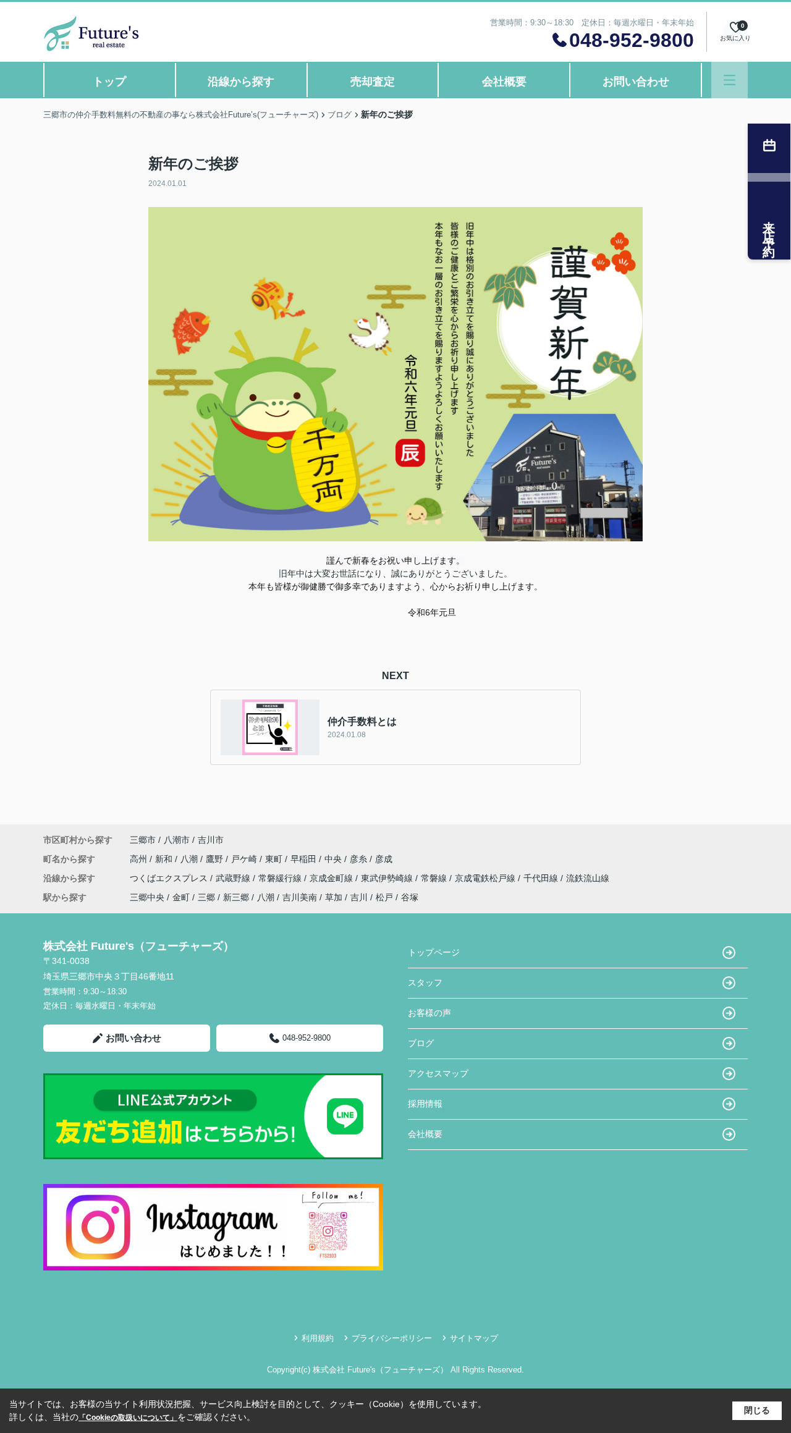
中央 (334, 859)
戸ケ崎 (245, 859)
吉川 (359, 897)
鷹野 (216, 859)
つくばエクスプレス (170, 878)
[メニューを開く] (729, 80)
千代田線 (541, 878)
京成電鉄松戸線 (486, 878)
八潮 (190, 859)
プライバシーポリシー (392, 1338)
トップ (109, 81)
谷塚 (409, 897)
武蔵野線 (234, 878)
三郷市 (143, 840)
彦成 (383, 859)
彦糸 (360, 859)
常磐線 (435, 878)
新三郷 (236, 897)
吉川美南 (299, 897)
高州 (140, 859)
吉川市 (211, 840)
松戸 (384, 897)
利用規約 (318, 1338)
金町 (181, 897)
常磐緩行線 (281, 878)
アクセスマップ (438, 1073)
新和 (165, 859)
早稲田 (304, 859)
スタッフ (425, 982)
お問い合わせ (636, 81)
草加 (333, 897)
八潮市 (177, 840)
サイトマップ (474, 1338)
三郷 (206, 897)
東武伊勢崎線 (388, 878)
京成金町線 (332, 878)
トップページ (434, 952)
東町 (275, 859)
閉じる (757, 1410)
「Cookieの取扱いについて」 (127, 1417)
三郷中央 (147, 897)
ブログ (421, 1043)
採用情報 (425, 1104)
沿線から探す (241, 81)
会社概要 (504, 81)
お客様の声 (429, 1013)
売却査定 (372, 81)
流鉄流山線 (587, 878)
